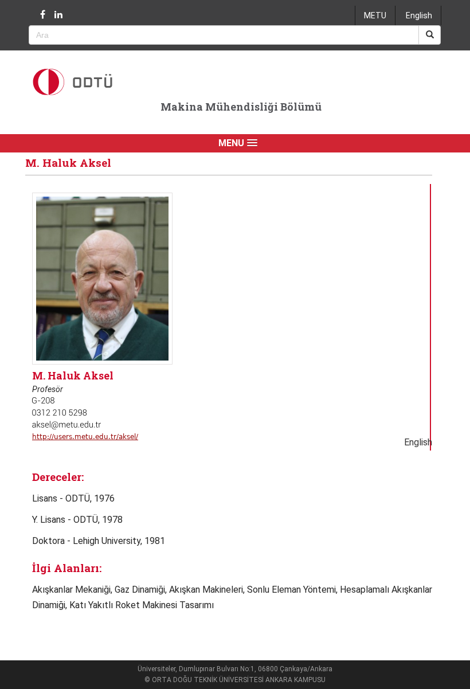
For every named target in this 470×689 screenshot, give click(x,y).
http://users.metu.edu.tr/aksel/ (85, 437)
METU (375, 15)
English (419, 15)
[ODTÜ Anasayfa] (89, 81)
